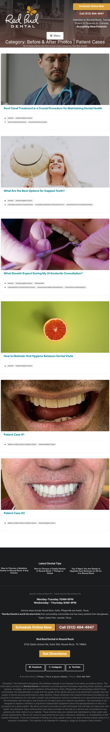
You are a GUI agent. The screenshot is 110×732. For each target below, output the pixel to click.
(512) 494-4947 (83, 676)
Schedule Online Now (91, 6)
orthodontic (39, 283)
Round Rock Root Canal (38, 122)
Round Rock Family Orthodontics (50, 287)
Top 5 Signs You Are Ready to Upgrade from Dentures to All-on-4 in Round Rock (86, 570)
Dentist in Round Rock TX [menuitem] (40, 594)
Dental (10, 118)
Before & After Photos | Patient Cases (22, 444)
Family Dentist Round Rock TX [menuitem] (67, 594)
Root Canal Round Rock (17, 122)
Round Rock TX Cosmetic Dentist (79, 204)
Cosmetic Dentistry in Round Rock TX (50, 204)
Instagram (57, 667)
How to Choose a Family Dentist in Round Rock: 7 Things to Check (50, 570)
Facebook (37, 667)
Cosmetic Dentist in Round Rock (20, 204)
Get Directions (55, 654)
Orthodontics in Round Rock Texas (21, 287)
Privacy (41, 676)
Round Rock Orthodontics (75, 287)
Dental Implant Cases (24, 118)
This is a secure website (56, 676)
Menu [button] (57, 35)
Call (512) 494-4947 (91, 13)
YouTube (76, 667)
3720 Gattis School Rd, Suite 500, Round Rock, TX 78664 (55, 644)
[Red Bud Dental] (22, 17)
